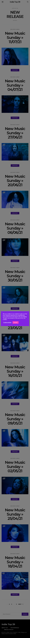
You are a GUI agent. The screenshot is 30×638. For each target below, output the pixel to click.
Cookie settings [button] (7, 322)
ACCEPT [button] (16, 322)
